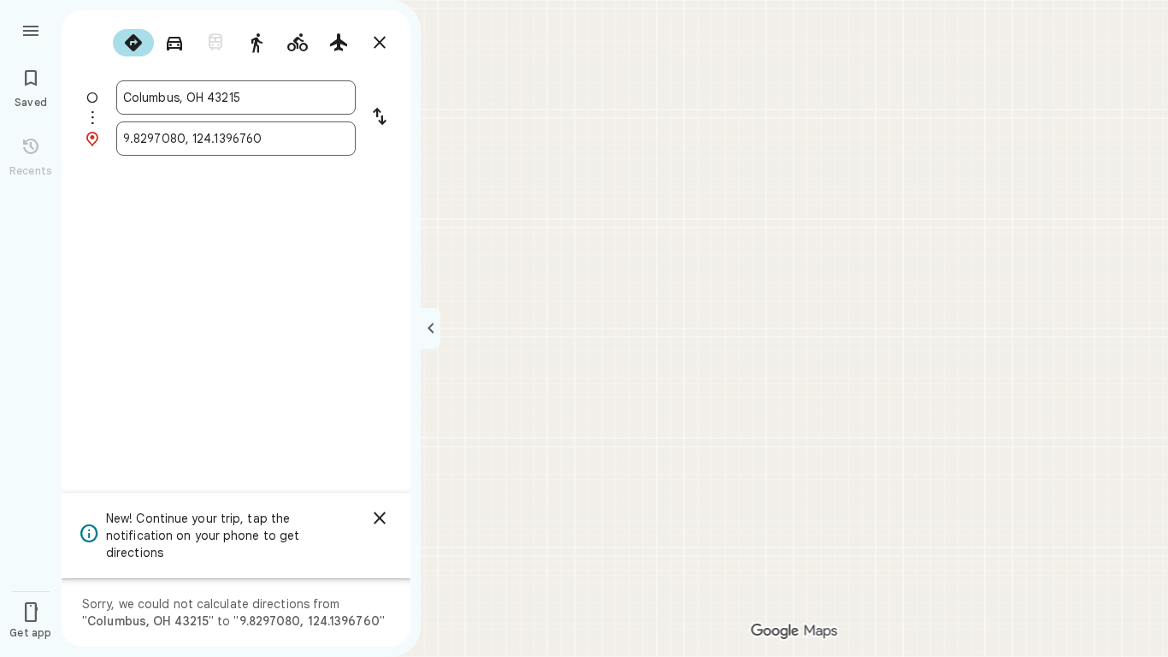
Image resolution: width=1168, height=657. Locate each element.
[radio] (133, 43)
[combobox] (236, 97)
